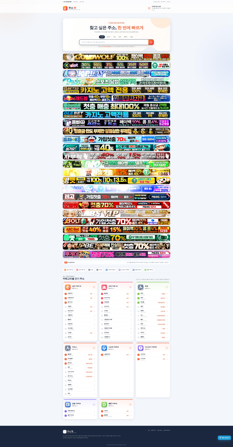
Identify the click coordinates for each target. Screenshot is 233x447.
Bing (131, 37)
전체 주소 (75, 1)
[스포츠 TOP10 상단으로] (130, 348)
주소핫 (102, 36)
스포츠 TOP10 (111, 269)
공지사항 (81, 1)
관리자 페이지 (166, 430)
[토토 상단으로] (166, 287)
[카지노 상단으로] (93, 348)
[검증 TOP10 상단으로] (93, 404)
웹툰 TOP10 (150, 269)
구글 (114, 36)
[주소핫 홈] (73, 8)
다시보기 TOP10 (125, 269)
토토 (92, 269)
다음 (120, 36)
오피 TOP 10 (82, 269)
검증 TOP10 (138, 269)
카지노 (100, 269)
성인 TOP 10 (70, 269)
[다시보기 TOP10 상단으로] (166, 348)
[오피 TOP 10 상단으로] (130, 287)
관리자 (168, 1)
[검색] (151, 42)
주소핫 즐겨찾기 (68, 1)
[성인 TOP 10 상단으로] (93, 287)
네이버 (108, 36)
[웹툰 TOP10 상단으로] (130, 404)
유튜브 (125, 36)
